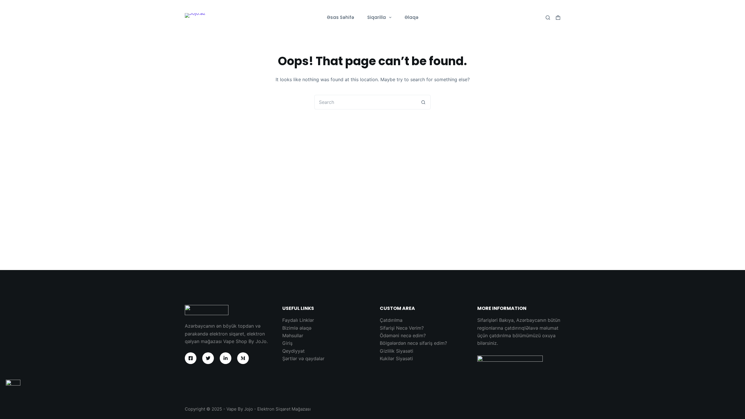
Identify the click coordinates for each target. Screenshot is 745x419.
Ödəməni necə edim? (403, 335)
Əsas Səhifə (340, 17)
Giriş (287, 343)
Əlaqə (411, 17)
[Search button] (423, 102)
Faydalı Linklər (298, 320)
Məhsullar (292, 335)
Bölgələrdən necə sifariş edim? (413, 343)
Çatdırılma (391, 320)
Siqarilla (376, 17)
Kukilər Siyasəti (396, 358)
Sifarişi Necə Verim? (402, 328)
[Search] (548, 17)
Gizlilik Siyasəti (396, 351)
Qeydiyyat (293, 351)
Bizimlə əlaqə (296, 328)
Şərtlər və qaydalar (303, 358)
